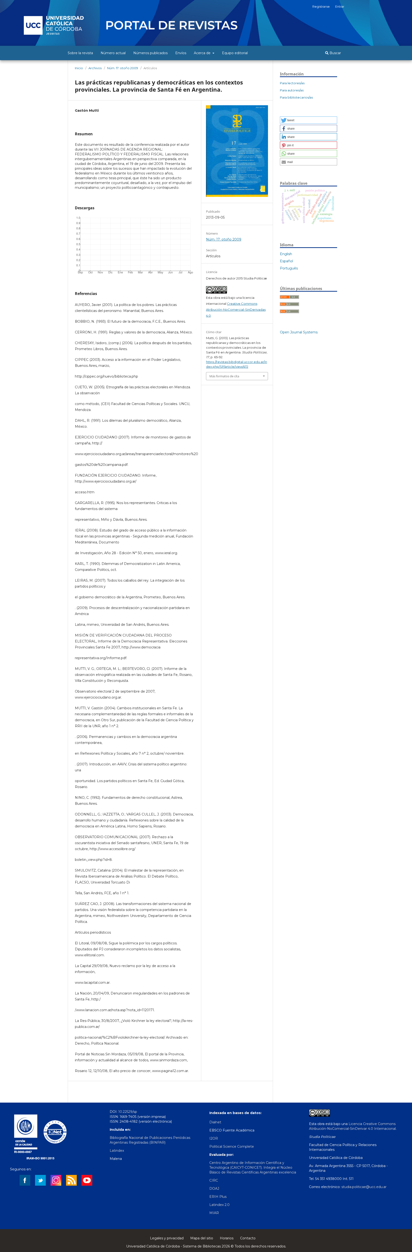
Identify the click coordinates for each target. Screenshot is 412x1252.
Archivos (95, 68)
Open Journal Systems (299, 332)
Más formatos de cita (224, 376)
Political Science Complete (231, 1146)
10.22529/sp (127, 1112)
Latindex (117, 1150)
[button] (308, 120)
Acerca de (202, 53)
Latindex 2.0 (219, 1205)
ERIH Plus (218, 1196)
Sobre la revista (80, 53)
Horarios (226, 1238)
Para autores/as (292, 90)
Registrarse (321, 6)
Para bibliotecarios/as (296, 97)
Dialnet (215, 1122)
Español (286, 261)
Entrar (339, 6)
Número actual (113, 53)
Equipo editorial (235, 53)
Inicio (79, 68)
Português (289, 268)
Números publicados (150, 53)
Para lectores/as (292, 83)
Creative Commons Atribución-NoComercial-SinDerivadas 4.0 (236, 309)
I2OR (213, 1138)
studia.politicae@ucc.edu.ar (363, 1187)
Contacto (248, 1238)
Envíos (180, 53)
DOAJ (214, 1188)
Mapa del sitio (201, 1238)
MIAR (214, 1213)
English (286, 254)
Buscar (335, 53)
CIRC (213, 1180)
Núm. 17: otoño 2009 (122, 68)
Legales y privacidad (167, 1238)
